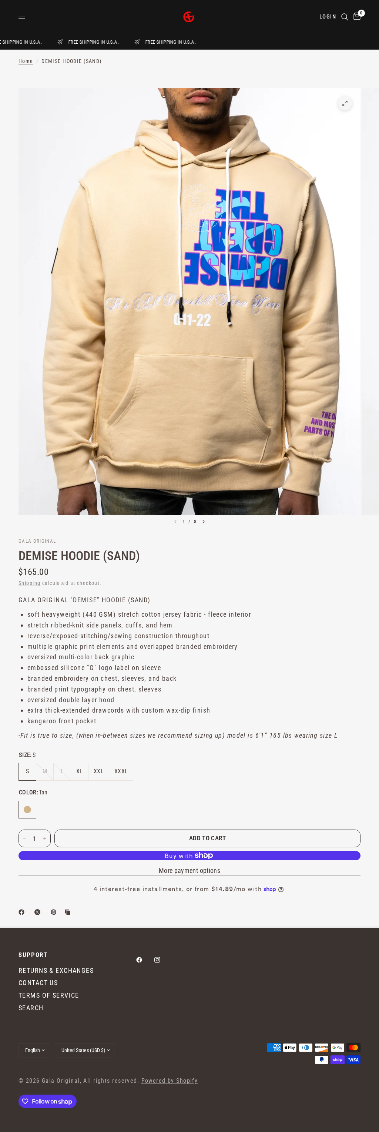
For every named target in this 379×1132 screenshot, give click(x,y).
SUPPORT (33, 955)
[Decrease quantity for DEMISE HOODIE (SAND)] (24, 838)
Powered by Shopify (169, 1081)
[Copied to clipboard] (69, 912)
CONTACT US (38, 983)
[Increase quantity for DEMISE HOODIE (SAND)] (44, 838)
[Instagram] (162, 960)
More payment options (189, 870)
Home (26, 61)
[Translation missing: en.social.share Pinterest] (55, 912)
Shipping (29, 583)
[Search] (345, 17)
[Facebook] (144, 960)
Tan (27, 809)
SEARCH (31, 1008)
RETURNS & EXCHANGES (56, 970)
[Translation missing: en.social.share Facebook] (23, 912)
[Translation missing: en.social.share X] (38, 912)
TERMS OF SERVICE (49, 995)
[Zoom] (345, 103)
